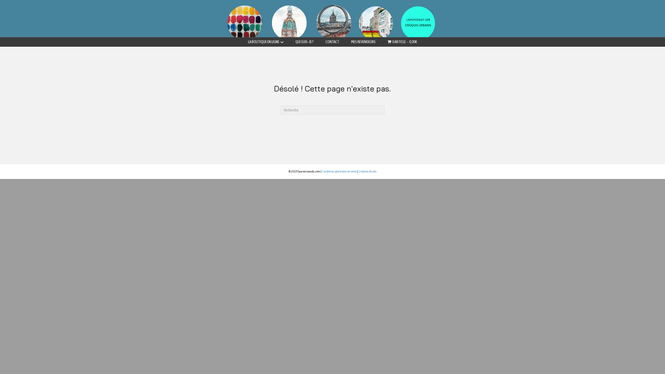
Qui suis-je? (304, 41)
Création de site (367, 171)
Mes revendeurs (363, 41)
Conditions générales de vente (339, 171)
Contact (332, 41)
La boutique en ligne (263, 41)
